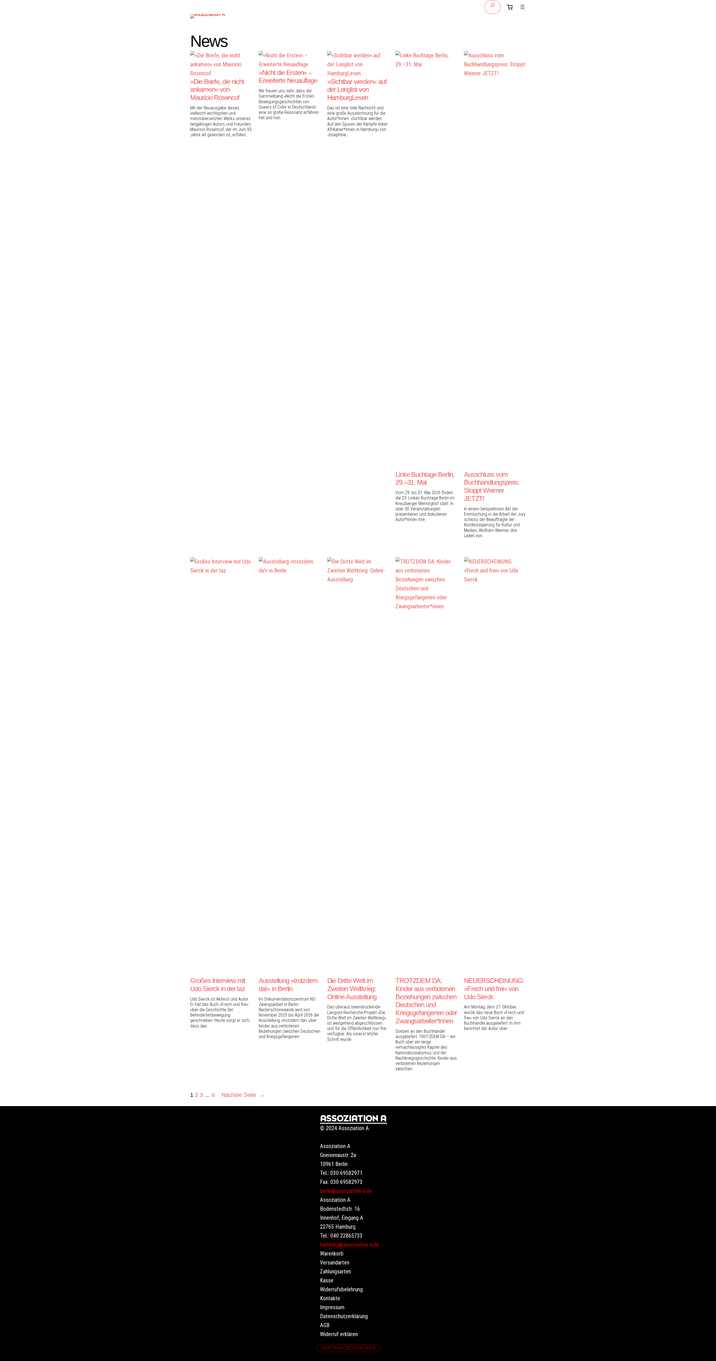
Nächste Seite (243, 1095)
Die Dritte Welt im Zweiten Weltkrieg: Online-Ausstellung (351, 989)
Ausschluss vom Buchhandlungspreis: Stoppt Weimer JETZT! (491, 486)
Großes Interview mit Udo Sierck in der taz (217, 984)
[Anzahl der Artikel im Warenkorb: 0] (510, 7)
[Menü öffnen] (522, 7)
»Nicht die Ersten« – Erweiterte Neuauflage (288, 77)
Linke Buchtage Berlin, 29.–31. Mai (424, 478)
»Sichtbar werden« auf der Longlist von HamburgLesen (357, 90)
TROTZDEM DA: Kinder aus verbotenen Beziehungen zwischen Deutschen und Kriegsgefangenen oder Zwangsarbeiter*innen (426, 1001)
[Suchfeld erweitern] (492, 7)
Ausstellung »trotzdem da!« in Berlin (288, 984)
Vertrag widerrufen (348, 1348)
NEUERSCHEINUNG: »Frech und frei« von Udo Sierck (494, 989)
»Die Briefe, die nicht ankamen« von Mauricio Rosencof (217, 90)
